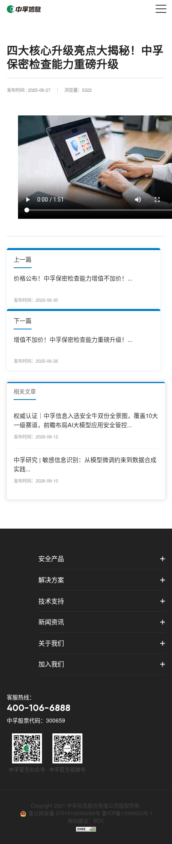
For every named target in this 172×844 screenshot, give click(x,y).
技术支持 (51, 601)
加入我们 (51, 663)
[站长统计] (86, 828)
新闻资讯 (51, 621)
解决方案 (51, 579)
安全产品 (51, 558)
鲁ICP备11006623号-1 (127, 813)
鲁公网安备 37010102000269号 (65, 813)
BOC (99, 820)
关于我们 (51, 643)
